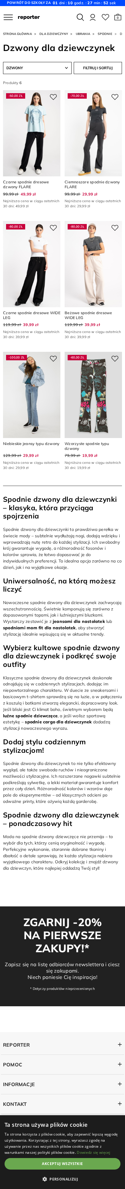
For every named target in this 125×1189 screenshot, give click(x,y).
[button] (118, 17)
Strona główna (17, 34)
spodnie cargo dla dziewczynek (58, 721)
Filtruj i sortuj (98, 68)
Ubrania (83, 34)
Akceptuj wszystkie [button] (62, 1163)
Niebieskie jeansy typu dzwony (31, 443)
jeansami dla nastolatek (79, 621)
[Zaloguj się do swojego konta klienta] (93, 17)
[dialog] (62, 1152)
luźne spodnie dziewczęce (30, 715)
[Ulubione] (105, 17)
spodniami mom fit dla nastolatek (39, 627)
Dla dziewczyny (53, 34)
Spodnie (105, 34)
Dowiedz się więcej (93, 1152)
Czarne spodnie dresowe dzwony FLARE (26, 184)
